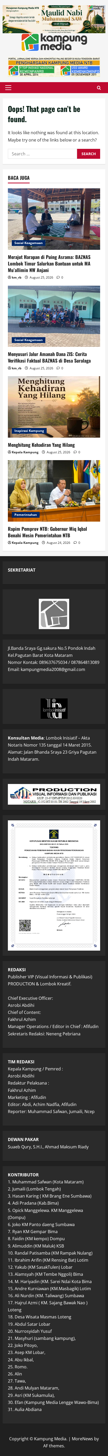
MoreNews (82, 1439)
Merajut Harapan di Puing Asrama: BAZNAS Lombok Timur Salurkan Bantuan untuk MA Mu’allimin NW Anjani (49, 263)
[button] (8, 87)
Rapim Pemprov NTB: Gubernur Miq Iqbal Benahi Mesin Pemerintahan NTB (47, 532)
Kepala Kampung (25, 452)
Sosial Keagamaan (28, 243)
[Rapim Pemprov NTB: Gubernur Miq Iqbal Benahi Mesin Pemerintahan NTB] (54, 491)
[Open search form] (99, 88)
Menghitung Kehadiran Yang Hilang (41, 444)
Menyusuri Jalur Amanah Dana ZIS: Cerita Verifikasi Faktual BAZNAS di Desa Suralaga (49, 357)
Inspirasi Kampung (29, 430)
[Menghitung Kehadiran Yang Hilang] (54, 407)
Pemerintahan (25, 514)
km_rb (16, 277)
